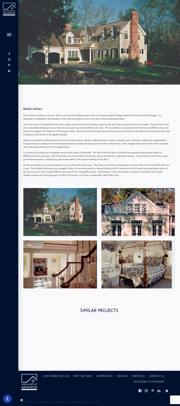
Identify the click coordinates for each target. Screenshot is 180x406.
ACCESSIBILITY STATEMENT (148, 381)
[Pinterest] (9, 65)
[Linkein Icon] (9, 71)
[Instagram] (9, 59)
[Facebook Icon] (9, 54)
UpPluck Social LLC (92, 402)
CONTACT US (156, 376)
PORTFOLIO (138, 376)
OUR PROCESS (104, 376)
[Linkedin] (159, 391)
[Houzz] (9, 76)
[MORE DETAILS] (45, 332)
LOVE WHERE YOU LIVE (56, 376)
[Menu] (9, 34)
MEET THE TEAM (83, 376)
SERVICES (122, 376)
